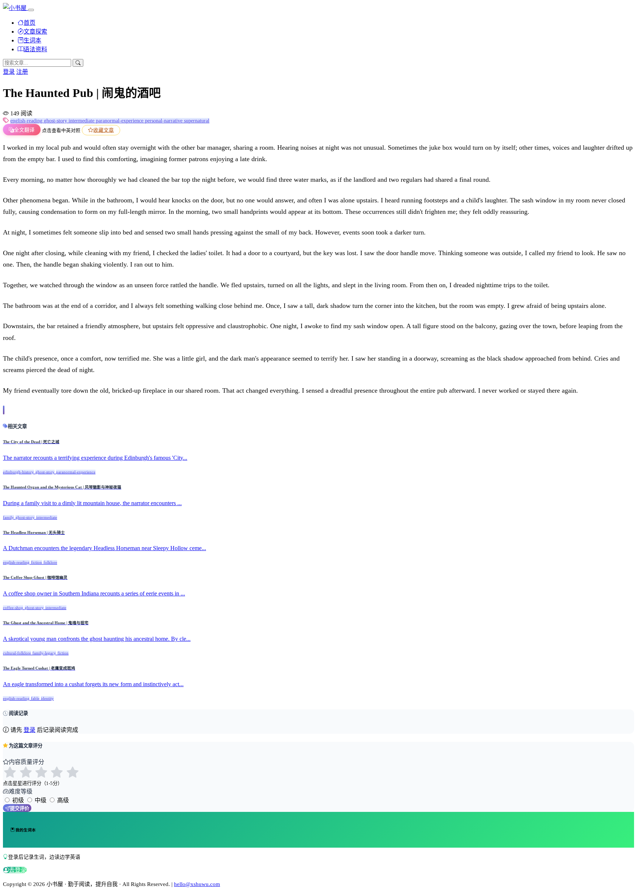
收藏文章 (103, 130)
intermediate (82, 121)
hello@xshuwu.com (197, 884)
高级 (63, 800)
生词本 (32, 40)
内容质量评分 (26, 762)
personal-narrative (164, 121)
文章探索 (35, 31)
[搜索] (78, 63)
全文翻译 (24, 130)
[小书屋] (15, 8)
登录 (9, 72)
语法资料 (35, 49)
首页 (29, 23)
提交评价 (19, 808)
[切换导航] (31, 10)
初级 (18, 800)
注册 (22, 72)
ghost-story (56, 121)
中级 (40, 800)
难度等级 (20, 791)
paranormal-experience (120, 121)
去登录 (18, 870)
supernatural (196, 121)
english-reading (27, 121)
